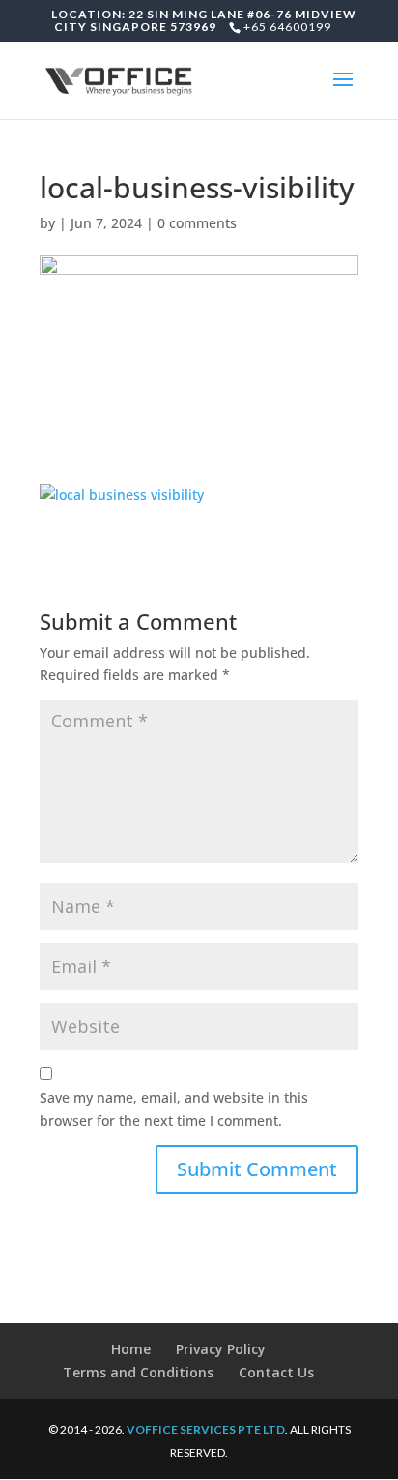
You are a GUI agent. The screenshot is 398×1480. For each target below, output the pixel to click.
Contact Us (276, 1372)
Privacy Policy (221, 1349)
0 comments (197, 223)
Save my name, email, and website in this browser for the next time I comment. (174, 1109)
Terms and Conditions (138, 1372)
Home (131, 1349)
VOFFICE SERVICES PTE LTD (206, 1429)
